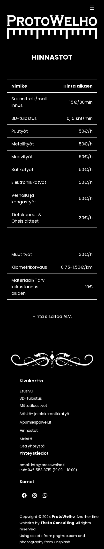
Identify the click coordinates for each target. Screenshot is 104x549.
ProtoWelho (63, 516)
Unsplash (62, 541)
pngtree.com (65, 535)
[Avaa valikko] (92, 8)
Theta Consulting (57, 522)
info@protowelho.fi (48, 464)
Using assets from (36, 535)
